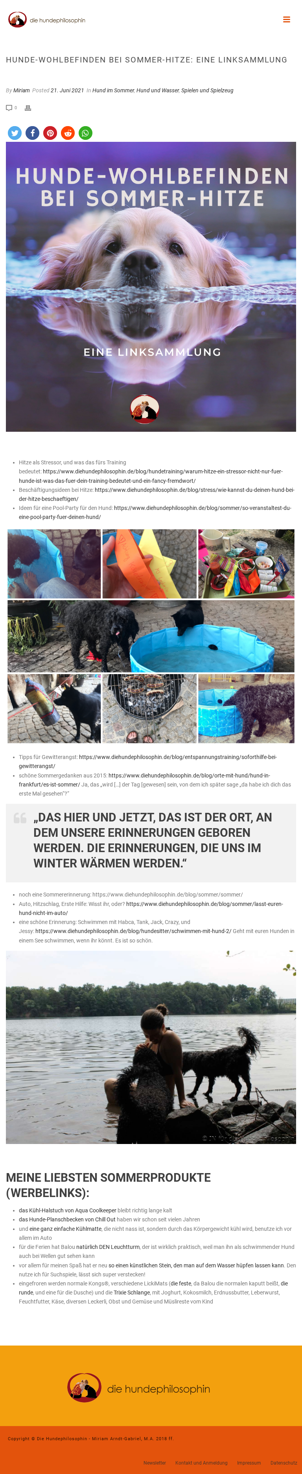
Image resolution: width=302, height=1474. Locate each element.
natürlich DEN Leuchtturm (108, 1247)
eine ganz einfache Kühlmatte (65, 1229)
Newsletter (155, 1463)
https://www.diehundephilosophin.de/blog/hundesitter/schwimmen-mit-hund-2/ (133, 931)
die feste (181, 1283)
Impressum (249, 1463)
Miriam (21, 90)
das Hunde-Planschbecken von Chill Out (67, 1219)
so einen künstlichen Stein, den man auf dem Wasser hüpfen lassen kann (196, 1265)
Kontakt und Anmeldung (201, 1463)
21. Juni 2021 (67, 90)
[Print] (32, 107)
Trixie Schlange (132, 1292)
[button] (15, 133)
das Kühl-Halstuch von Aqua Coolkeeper (67, 1210)
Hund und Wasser (157, 90)
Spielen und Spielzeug (207, 90)
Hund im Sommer (113, 90)
